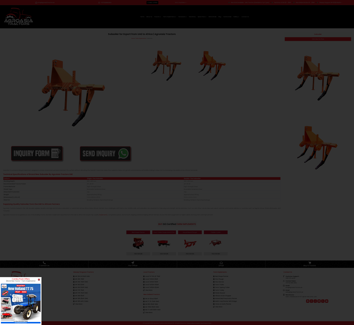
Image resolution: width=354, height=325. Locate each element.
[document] (177, 162)
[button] (39, 279)
